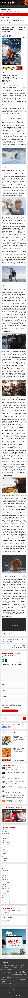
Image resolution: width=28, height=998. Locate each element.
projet (18, 979)
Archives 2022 (5, 875)
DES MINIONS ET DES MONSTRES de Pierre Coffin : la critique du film (19, 738)
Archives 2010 (5, 897)
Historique (4, 851)
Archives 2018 (5, 882)
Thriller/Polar (5, 858)
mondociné (9, 977)
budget (22, 969)
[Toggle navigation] (2, 14)
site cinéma (15, 981)
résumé (3, 981)
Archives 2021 (5, 877)
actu (19, 965)
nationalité (17, 977)
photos (3, 979)
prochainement (13, 979)
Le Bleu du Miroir (6, 920)
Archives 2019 (5, 881)
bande (20, 967)
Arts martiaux (5, 833)
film (23, 972)
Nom (3, 684)
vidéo (5, 983)
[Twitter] (5, 36)
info (12, 974)
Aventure (4, 835)
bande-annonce (6, 970)
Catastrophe (5, 838)
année (12, 967)
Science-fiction (5, 856)
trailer (2, 983)
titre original (23, 981)
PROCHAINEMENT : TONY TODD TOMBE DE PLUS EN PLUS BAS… (14, 640)
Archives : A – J (6, 899)
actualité (22, 965)
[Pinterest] (7, 36)
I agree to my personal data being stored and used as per (13, 657)
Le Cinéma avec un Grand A (9, 922)
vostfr (10, 983)
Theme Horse (16, 994)
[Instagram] (9, 727)
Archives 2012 (5, 893)
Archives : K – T (6, 901)
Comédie (4, 840)
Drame (3, 846)
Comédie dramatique (7, 842)
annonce (7, 967)
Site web (4, 696)
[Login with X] (6, 660)
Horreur (4, 853)
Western (4, 860)
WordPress (19, 995)
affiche (2, 967)
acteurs (8, 965)
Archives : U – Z (6, 902)
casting (3, 972)
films (2, 974)
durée (20, 972)
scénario (7, 981)
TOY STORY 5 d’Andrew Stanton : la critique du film (18, 750)
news (21, 977)
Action (3, 829)
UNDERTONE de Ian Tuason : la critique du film (14, 942)
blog (13, 969)
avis (15, 967)
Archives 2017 (5, 884)
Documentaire (5, 844)
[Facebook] (3, 36)
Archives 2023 (5, 873)
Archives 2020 (5, 879)
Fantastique (5, 847)
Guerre (3, 849)
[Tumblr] (10, 36)
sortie (19, 981)
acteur (5, 965)
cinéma (9, 972)
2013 (2, 965)
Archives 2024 (5, 872)
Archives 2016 (5, 886)
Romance (4, 855)
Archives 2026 (5, 868)
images (9, 974)
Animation (4, 831)
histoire (5, 974)
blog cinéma (17, 969)
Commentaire (5, 667)
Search (24, 718)
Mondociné (6, 10)
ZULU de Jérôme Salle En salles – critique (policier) (18, 646)
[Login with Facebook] (3, 660)
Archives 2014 (5, 890)
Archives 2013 (5, 891)
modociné (17, 975)
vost (7, 983)
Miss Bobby (5, 923)
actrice (12, 965)
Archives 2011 (5, 895)
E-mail (3, 690)
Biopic (3, 837)
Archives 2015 (5, 888)
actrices (15, 965)
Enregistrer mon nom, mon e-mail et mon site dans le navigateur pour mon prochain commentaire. (13, 705)
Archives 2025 (5, 870)
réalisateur (23, 979)
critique (15, 972)
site (11, 981)
